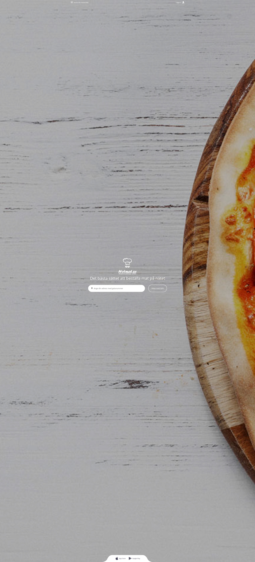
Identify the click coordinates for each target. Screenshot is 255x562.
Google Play (136, 558)
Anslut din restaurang (81, 2)
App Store (122, 558)
